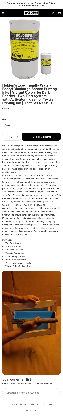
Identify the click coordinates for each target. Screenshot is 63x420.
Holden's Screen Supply (25, 405)
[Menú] (3, 13)
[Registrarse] (56, 393)
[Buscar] (9, 13)
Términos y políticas (31, 411)
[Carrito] (59, 13)
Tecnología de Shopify (44, 405)
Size (4, 119)
